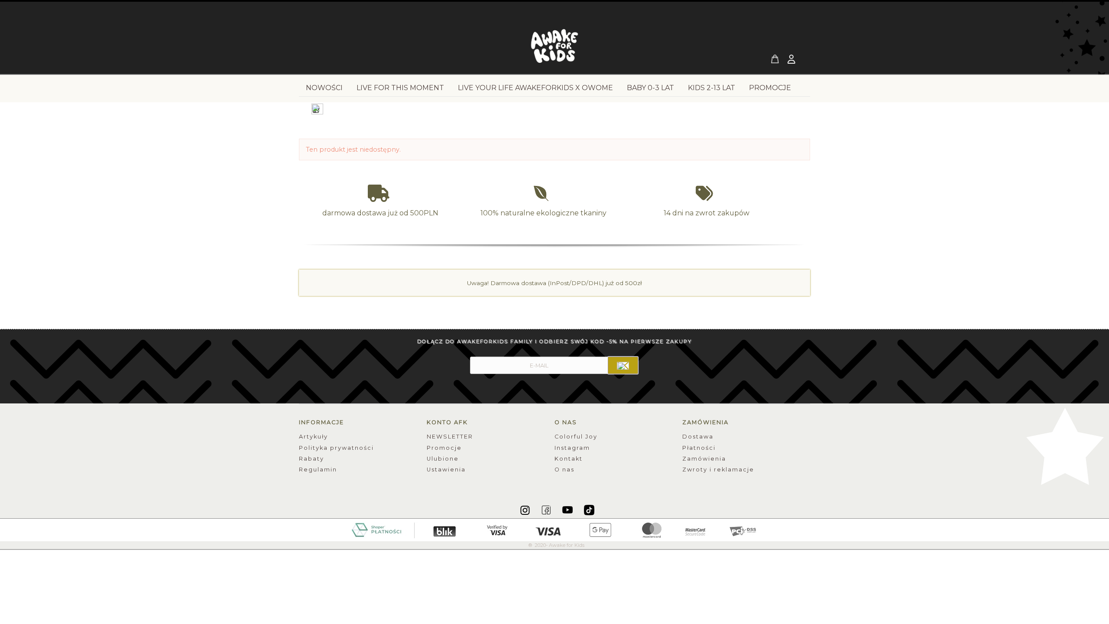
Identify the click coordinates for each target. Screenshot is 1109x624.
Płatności (699, 448)
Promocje (444, 448)
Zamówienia (704, 458)
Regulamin (318, 469)
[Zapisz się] (623, 365)
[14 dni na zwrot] (706, 193)
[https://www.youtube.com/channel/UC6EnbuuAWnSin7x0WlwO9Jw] (568, 510)
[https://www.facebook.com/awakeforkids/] (547, 510)
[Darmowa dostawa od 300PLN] (380, 193)
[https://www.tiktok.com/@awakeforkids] (589, 510)
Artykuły (313, 436)
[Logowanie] (792, 60)
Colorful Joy (575, 436)
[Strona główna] (554, 48)
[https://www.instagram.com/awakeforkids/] (526, 510)
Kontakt (568, 458)
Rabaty (311, 458)
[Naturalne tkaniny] (543, 193)
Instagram (572, 448)
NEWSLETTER (450, 436)
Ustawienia (446, 469)
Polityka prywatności (336, 448)
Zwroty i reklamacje (718, 469)
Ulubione (443, 458)
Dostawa (697, 436)
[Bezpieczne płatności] (555, 529)
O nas (564, 469)
